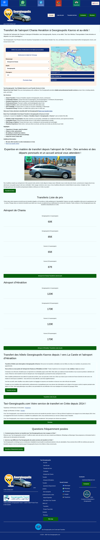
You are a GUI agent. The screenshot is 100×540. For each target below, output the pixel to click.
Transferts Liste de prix (50, 397)
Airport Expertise (47, 497)
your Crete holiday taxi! (10, 24)
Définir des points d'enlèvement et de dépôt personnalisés (27, 49)
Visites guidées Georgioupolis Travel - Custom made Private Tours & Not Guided (21, 503)
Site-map (50, 519)
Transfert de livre (72, 15)
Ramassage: (9, 59)
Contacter (83, 15)
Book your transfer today (45, 111)
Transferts (45, 506)
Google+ (58, 5)
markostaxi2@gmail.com (88, 480)
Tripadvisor (76, 5)
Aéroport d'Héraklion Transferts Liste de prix (50, 348)
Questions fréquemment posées (14, 449)
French (96, 3)
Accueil (51, 15)
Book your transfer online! (12, 143)
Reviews (92, 15)
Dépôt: (8, 65)
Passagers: (9, 72)
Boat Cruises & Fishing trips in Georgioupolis (87, 499)
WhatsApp (22, 5)
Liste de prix (60, 15)
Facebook (40, 5)
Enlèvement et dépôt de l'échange (27, 55)
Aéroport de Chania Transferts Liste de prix (50, 275)
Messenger (4, 5)
